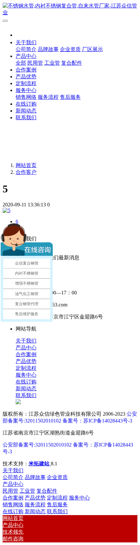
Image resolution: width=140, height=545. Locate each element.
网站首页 (26, 165)
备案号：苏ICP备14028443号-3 (97, 420)
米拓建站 (40, 463)
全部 (21, 63)
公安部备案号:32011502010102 (37, 445)
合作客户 (26, 172)
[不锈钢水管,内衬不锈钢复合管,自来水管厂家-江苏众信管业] (70, 9)
